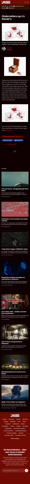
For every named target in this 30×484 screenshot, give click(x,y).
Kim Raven (9, 48)
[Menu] (28, 2)
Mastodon (13, 421)
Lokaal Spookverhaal (20, 430)
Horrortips (25, 426)
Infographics (8, 428)
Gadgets (4, 13)
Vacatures (11, 419)
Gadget (18, 426)
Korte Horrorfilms (8, 430)
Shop (19, 421)
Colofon (4, 419)
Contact (18, 419)
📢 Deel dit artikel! (7, 140)
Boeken (23, 424)
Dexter (14, 144)
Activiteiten (16, 424)
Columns (21, 433)
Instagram (8, 424)
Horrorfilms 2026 (8, 435)
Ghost (17, 438)
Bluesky (6, 421)
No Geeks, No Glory (20, 435)
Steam (24, 421)
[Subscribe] (26, 470)
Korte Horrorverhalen (19, 428)
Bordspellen (5, 426)
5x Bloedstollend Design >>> (13, 136)
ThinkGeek (9, 130)
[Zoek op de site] (25, 2)
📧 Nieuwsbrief (18, 140)
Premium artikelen (12, 433)
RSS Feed (25, 419)
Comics (12, 426)
